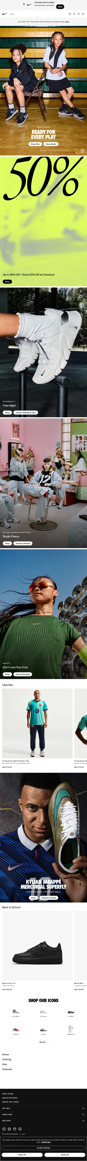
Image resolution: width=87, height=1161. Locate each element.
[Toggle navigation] (83, 13)
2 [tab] (41, 150)
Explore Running (23, 674)
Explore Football (49, 897)
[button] (10, 1134)
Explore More (49, 144)
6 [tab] (46, 150)
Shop (12, 22)
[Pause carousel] (82, 151)
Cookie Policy (46, 1142)
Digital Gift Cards (10, 1102)
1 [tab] (40, 150)
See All (42, 1042)
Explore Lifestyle (23, 543)
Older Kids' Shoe (8, 985)
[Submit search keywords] (74, 13)
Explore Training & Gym (26, 412)
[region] (43, 1149)
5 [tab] (45, 150)
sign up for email (10, 1098)
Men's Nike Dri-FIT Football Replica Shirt (16, 763)
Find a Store (7, 1094)
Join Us (82, 23)
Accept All (65, 1155)
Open (60, 6)
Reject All (22, 1155)
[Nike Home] (5, 14)
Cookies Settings (43, 1148)
